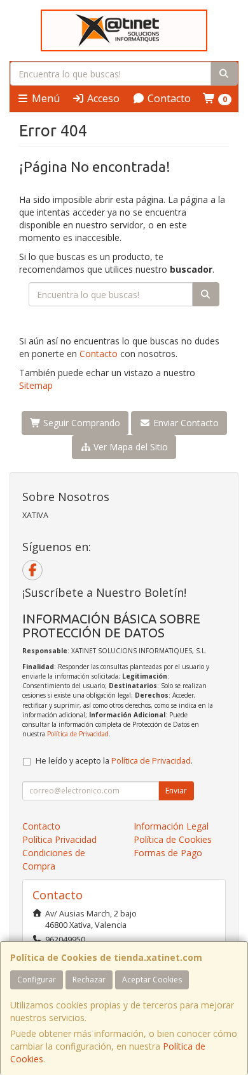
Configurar (36, 979)
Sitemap (36, 385)
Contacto (168, 98)
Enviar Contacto (185, 423)
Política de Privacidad (78, 733)
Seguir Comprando (80, 423)
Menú (44, 98)
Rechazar (89, 979)
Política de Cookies (173, 839)
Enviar (176, 790)
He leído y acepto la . (114, 760)
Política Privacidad (59, 839)
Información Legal (171, 826)
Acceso (102, 98)
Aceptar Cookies (152, 979)
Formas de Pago (168, 853)
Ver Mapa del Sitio (129, 447)
